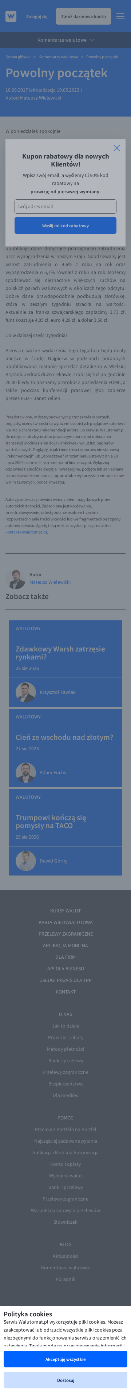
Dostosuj (65, 1380)
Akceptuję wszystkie (65, 1359)
